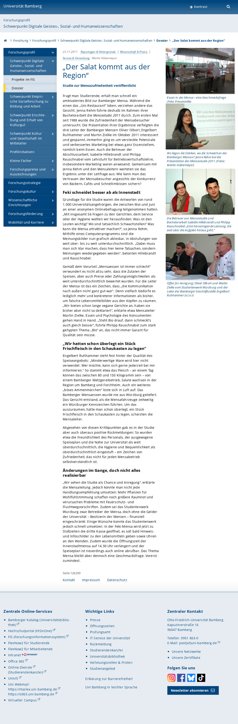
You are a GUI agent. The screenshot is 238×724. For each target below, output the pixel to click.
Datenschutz (117, 580)
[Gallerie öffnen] (200, 70)
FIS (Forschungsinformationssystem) (36, 637)
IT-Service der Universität (110, 638)
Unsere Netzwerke (186, 651)
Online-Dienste (20, 667)
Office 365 (16, 661)
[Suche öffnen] (229, 6)
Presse (95, 620)
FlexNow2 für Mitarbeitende (30, 649)
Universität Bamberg (22, 6)
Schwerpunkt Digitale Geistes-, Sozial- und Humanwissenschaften (63, 26)
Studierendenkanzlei (106, 650)
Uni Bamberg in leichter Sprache (111, 687)
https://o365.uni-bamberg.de (31, 694)
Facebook (181, 678)
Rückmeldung (101, 644)
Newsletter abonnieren (189, 690)
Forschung (20, 40)
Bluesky (191, 678)
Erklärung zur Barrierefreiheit (108, 679)
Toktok (201, 678)
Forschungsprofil (16, 20)
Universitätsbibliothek (107, 656)
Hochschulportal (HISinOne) (30, 631)
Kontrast (200, 6)
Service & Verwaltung (76, 58)
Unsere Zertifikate (186, 657)
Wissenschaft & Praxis (134, 52)
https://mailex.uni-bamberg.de (32, 689)
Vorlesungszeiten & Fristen (111, 662)
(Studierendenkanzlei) (25, 672)
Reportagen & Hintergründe (98, 52)
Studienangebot (102, 668)
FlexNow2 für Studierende (29, 643)
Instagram (171, 678)
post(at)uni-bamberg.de (198, 643)
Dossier (162, 40)
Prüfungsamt (100, 632)
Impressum (91, 580)
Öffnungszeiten (102, 626)
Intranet (14, 655)
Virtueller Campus (22, 700)
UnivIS (13, 678)
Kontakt (69, 580)
